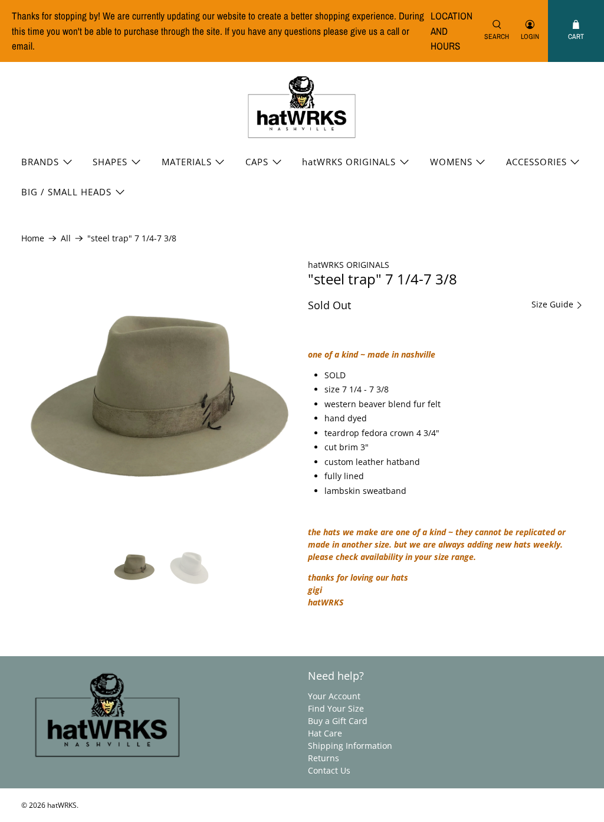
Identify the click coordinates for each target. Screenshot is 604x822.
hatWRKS (62, 805)
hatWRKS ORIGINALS (349, 162)
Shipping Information (350, 745)
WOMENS (451, 162)
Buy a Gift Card (337, 720)
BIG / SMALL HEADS (66, 192)
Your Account (334, 696)
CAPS (256, 162)
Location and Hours (451, 31)
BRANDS (40, 162)
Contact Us (329, 770)
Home (32, 238)
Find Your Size (336, 708)
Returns (323, 758)
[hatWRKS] (301, 107)
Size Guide (553, 304)
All (66, 238)
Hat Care (325, 733)
